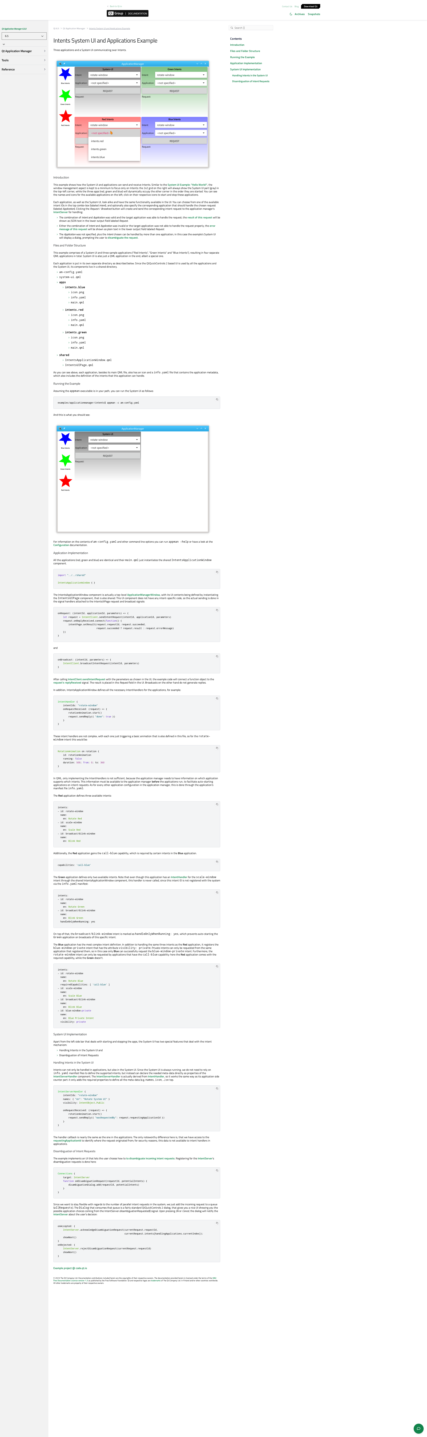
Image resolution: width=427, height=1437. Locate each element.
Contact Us (287, 6)
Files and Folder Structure (245, 51)
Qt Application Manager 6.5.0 (14, 28)
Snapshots (314, 14)
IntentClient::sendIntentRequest (86, 679)
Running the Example (242, 57)
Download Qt (310, 6)
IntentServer (60, 212)
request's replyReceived (67, 683)
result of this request (199, 217)
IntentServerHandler (65, 1076)
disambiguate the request (123, 238)
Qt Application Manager (74, 28)
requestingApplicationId (67, 1140)
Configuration (61, 545)
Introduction (237, 45)
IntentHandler (179, 877)
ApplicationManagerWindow (143, 595)
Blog (297, 6)
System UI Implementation (245, 69)
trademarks (156, 1280)
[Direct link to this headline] (70, 177)
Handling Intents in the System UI (250, 75)
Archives (300, 14)
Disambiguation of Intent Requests (250, 81)
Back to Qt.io (116, 6)
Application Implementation (246, 63)
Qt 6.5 (56, 28)
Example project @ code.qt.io (70, 1268)
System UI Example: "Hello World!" (187, 185)
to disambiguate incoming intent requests (150, 1158)
